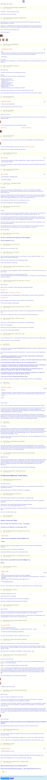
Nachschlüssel (6, 344)
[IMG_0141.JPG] (4, 39)
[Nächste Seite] (8, 772)
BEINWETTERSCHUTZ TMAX (8, 743)
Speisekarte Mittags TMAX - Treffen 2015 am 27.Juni (13, 333)
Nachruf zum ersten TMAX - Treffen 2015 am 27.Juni (14, 318)
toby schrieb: (4, 158)
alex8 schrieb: (4, 535)
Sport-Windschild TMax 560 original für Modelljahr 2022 (14, 7)
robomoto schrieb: (6, 101)
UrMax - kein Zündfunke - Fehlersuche (11, 65)
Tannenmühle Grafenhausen (15, 292)
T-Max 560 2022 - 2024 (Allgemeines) (10, 44)
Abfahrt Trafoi (3, 127)
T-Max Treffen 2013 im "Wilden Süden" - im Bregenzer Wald (15, 761)
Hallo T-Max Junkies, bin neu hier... (10, 566)
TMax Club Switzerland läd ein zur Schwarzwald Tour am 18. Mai (16, 531)
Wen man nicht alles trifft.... (9, 96)
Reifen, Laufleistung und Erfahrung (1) (11, 169)
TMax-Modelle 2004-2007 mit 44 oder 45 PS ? (12, 479)
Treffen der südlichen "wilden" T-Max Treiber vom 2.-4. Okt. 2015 (16, 266)
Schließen (11, 778)
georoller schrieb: (5, 748)
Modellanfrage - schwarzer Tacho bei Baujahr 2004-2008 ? (15, 620)
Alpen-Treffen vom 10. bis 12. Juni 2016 (11, 233)
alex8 (4, 8)
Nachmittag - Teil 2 (4, 297)
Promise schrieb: (5, 625)
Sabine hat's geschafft (7, 515)
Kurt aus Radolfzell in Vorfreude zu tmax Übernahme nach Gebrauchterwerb (19, 452)
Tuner (3, 661)
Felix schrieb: (4, 174)
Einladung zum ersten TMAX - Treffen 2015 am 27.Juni (14, 471)
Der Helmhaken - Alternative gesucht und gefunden (13, 441)
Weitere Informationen (5, 778)
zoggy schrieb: (5, 571)
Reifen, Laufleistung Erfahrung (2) (10, 153)
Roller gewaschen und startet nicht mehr (11, 206)
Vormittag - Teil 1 (4, 289)
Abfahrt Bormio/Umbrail (26, 127)
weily (3, 740)
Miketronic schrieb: (6, 387)
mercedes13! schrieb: (6, 49)
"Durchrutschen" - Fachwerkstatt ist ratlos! (12, 183)
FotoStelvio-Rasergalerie (30, 146)
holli (2, 667)
